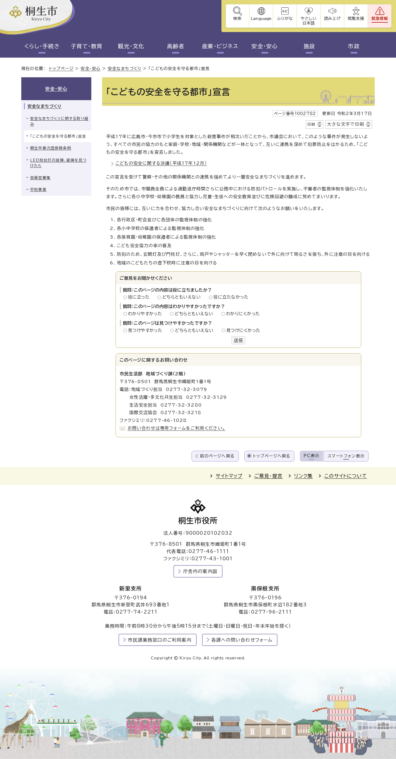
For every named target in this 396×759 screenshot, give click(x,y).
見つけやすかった (146, 330)
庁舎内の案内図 (200, 571)
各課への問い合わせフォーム (242, 640)
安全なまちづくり (124, 69)
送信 (238, 340)
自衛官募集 (40, 178)
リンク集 (303, 476)
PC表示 (311, 456)
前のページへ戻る (217, 456)
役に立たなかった (230, 297)
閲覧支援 (356, 18)
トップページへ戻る (272, 456)
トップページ (61, 69)
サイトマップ (229, 476)
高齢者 (176, 46)
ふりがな (285, 18)
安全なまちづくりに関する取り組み (59, 121)
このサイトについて (345, 476)
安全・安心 (265, 46)
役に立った (140, 297)
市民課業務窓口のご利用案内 (160, 640)
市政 (354, 46)
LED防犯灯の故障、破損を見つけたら (58, 163)
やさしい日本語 (308, 20)
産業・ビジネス (220, 46)
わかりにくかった (243, 314)
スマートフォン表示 (346, 456)
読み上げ (332, 18)
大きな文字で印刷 (345, 124)
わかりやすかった (146, 314)
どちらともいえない (183, 297)
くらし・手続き (42, 46)
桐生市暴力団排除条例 (50, 148)
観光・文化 (131, 46)
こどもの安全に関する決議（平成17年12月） (161, 163)
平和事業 (38, 189)
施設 (309, 46)
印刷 (311, 124)
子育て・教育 (87, 46)
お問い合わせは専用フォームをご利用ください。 (176, 428)
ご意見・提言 (268, 476)
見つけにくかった (243, 330)
